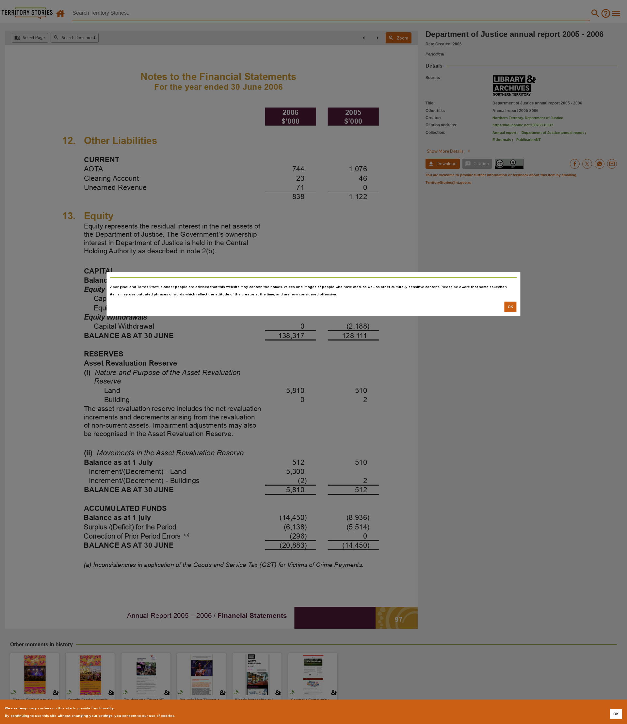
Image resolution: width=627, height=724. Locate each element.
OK (510, 307)
